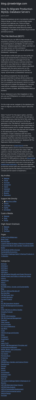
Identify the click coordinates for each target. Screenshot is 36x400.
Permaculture (5, 356)
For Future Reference (8, 326)
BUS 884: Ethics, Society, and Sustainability (15, 287)
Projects (3, 360)
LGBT (2, 341)
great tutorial (18, 146)
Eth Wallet (7, 210)
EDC (2, 308)
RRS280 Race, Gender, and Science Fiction (14, 362)
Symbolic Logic (6, 375)
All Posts (4, 264)
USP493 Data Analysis (8, 387)
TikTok (6, 180)
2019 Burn (4, 268)
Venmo (6, 203)
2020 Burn (4, 270)
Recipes (3, 366)
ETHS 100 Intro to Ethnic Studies (11, 310)
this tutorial (31, 158)
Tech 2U (3, 379)
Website (6, 178)
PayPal (6, 208)
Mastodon (7, 195)
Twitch (6, 187)
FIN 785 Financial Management (11, 318)
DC (2, 301)
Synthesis (4, 377)
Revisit (3, 368)
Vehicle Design (6, 393)
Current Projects (6, 299)
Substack (7, 189)
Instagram (7, 185)
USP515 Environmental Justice (11, 391)
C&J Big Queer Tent (7, 295)
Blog (2, 289)
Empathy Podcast (7, 312)
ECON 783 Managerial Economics (12, 306)
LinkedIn (7, 191)
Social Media (5, 372)
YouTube (7, 183)
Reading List (5, 364)
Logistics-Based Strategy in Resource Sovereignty (17, 244)
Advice (3, 283)
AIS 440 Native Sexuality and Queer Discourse (16, 274)
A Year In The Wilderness (9, 237)
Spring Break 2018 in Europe (10, 250)
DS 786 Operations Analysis (10, 303)
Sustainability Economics (9, 252)
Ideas (3, 335)
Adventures (5, 280)
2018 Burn (4, 266)
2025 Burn (4, 272)
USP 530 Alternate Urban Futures (12, 385)
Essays (3, 314)
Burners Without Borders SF (10, 291)
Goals (3, 331)
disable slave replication (9, 164)
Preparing (4, 358)
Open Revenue (6, 352)
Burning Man (5, 241)
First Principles (6, 324)
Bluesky (6, 193)
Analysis (3, 285)
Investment (5, 339)
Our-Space (4, 354)
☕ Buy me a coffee (10, 201)
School (3, 370)
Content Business (7, 297)
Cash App (7, 206)
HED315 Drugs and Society (10, 333)
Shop (5, 218)
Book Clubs (4, 239)
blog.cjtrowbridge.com (14, 3)
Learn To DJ (4, 343)
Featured (4, 320)
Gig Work (4, 329)
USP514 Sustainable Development (12, 389)
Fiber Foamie (5, 322)
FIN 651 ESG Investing (8, 316)
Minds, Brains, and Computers (11, 349)
